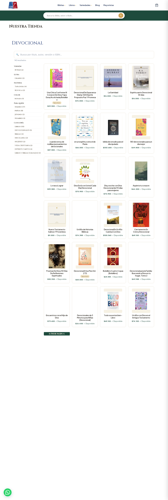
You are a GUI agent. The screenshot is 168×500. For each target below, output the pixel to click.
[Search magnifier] (121, 15)
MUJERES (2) (20, 141)
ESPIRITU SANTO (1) (23, 149)
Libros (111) (19, 126)
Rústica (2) (20, 90)
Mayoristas (108, 5)
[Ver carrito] (157, 5)
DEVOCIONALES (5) (23, 130)
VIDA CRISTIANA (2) (23, 145)
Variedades (85, 5)
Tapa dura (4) (21, 86)
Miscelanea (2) (21, 138)
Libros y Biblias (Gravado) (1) (28, 153)
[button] (8, 492)
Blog (97, 5)
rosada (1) (19, 98)
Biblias (61, 5)
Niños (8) (19, 111)
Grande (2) (20, 78)
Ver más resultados (57, 333)
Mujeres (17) (20, 107)
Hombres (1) (20, 118)
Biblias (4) (19, 134)
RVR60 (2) (19, 70)
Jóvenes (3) (20, 114)
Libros (72, 5)
